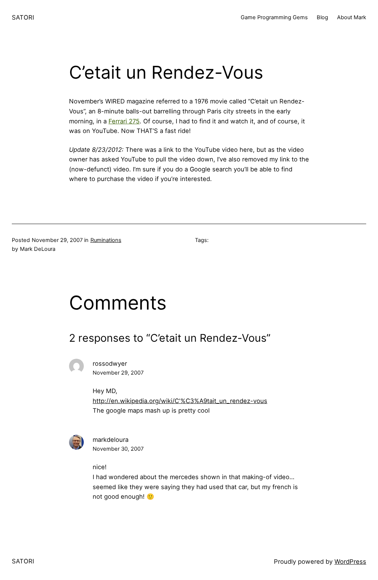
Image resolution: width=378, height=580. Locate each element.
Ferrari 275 (124, 121)
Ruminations (105, 240)
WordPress (350, 561)
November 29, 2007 (118, 372)
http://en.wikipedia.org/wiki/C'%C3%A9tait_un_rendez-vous (180, 401)
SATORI (23, 17)
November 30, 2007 (118, 449)
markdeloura (110, 439)
